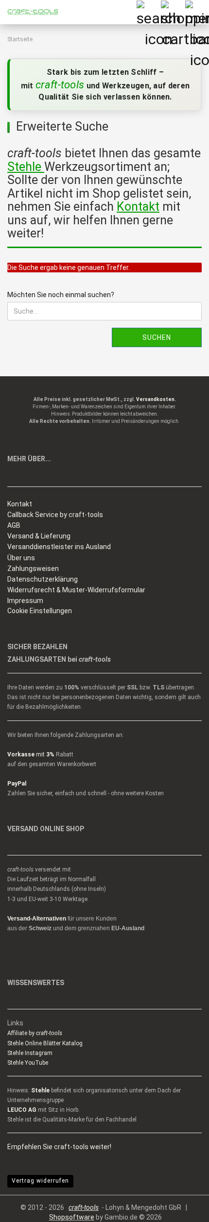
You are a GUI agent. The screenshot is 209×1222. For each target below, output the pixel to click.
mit (30, 754)
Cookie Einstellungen (39, 611)
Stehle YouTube (27, 1062)
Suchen (156, 337)
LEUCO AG (21, 1109)
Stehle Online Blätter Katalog (45, 1043)
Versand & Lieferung (38, 536)
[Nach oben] (182, 1207)
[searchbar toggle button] (148, 12)
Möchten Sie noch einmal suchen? (60, 295)
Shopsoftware (71, 1217)
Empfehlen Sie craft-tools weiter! (59, 1147)
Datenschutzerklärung (42, 579)
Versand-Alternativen (36, 918)
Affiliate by (34, 1033)
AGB (13, 525)
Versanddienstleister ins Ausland (59, 547)
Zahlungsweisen (33, 568)
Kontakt (19, 504)
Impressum (25, 600)
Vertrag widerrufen (40, 1180)
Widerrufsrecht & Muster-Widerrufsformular (76, 590)
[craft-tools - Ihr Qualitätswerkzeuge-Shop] (29, 12)
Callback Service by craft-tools (55, 515)
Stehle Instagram (29, 1053)
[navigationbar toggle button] (197, 12)
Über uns (21, 558)
